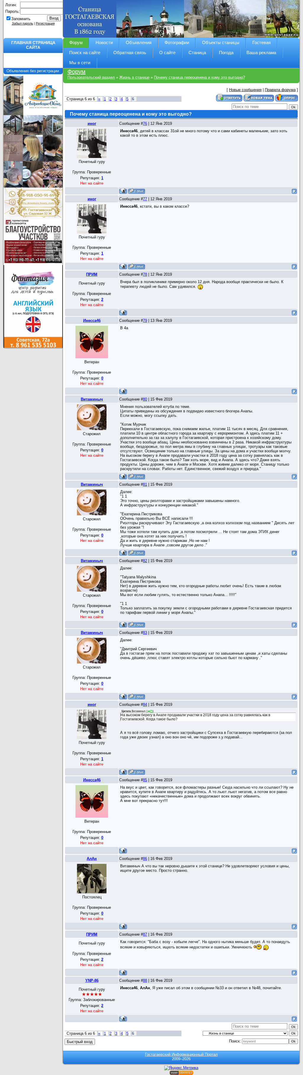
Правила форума (280, 90)
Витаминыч (92, 399)
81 (145, 484)
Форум (76, 71)
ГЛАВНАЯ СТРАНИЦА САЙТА (33, 45)
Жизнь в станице (134, 77)
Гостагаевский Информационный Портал (181, 1054)
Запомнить (20, 19)
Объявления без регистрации (33, 71)
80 (145, 399)
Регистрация (45, 23)
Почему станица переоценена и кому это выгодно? (199, 77)
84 (145, 704)
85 (145, 780)
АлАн (92, 858)
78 (145, 274)
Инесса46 (92, 320)
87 (145, 934)
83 (145, 632)
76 (145, 123)
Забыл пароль (22, 23)
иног (92, 123)
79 (145, 320)
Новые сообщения (245, 90)
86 (145, 858)
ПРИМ (91, 274)
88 (145, 980)
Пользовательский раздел (91, 77)
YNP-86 (92, 980)
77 (145, 199)
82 (145, 561)
